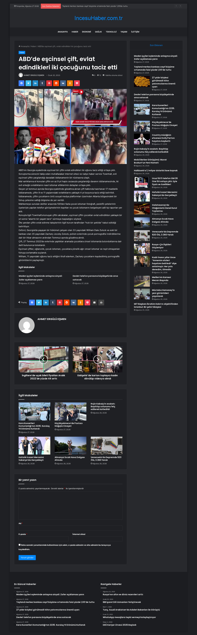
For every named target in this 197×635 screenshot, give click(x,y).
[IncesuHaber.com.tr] (98, 18)
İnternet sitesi (79, 534)
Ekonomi (86, 32)
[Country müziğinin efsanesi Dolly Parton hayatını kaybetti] (142, 139)
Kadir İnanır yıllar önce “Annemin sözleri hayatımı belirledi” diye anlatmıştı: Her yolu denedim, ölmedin (164, 263)
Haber (75, 32)
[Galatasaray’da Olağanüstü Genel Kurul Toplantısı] (142, 209)
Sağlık (98, 32)
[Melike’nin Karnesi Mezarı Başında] (142, 281)
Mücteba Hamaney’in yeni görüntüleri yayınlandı (163, 293)
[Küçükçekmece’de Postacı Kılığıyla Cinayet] (70, 411)
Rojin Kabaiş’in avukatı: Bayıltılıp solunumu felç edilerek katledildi (103, 406)
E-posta (23, 534)
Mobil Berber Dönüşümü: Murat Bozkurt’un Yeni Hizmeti (150, 161)
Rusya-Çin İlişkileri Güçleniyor (161, 246)
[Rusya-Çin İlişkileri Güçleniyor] (142, 248)
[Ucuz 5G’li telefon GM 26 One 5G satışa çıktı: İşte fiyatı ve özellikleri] (142, 182)
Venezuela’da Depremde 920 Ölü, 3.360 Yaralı (106, 458)
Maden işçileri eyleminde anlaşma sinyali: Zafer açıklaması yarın (156, 57)
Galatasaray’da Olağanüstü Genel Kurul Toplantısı (164, 208)
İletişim (135, 32)
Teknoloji (111, 32)
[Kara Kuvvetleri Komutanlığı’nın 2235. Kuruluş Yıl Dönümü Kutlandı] (34, 411)
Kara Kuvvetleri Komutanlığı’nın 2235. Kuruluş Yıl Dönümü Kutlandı (34, 426)
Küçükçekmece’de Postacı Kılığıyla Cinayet (69, 424)
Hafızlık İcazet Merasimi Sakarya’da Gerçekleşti (31, 458)
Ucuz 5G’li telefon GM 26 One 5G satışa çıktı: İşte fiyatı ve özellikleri (165, 181)
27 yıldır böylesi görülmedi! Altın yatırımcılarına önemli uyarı (88, 6)
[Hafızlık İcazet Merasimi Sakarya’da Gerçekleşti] (34, 446)
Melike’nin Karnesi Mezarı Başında (161, 279)
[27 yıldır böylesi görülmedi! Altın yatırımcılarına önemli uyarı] (142, 81)
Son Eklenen (156, 45)
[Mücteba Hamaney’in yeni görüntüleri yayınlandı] (142, 294)
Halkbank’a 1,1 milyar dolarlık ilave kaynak (156, 170)
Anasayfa (63, 32)
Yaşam (124, 32)
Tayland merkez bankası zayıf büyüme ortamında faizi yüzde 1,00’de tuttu (154, 68)
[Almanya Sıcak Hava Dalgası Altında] (70, 446)
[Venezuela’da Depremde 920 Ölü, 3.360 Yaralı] (106, 446)
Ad (21, 523)
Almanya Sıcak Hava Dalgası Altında (70, 458)
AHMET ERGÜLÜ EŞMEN (34, 75)
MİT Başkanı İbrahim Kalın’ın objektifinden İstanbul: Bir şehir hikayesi (156, 305)
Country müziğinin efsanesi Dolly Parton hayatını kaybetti (163, 138)
